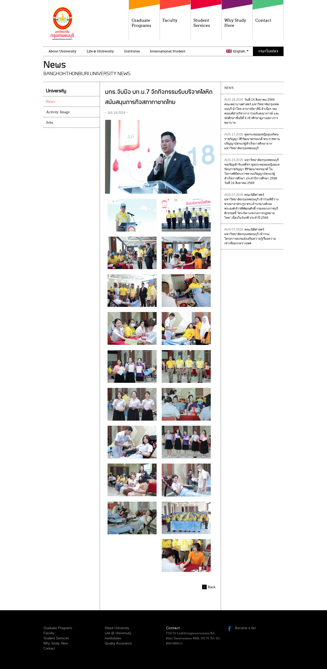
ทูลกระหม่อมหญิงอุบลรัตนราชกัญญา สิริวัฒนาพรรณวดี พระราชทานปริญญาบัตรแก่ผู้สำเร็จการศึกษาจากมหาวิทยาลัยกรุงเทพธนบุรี (252, 141)
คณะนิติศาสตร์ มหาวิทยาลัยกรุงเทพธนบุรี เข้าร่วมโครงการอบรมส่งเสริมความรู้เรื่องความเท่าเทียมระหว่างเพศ (250, 236)
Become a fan (245, 628)
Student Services (201, 23)
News (50, 101)
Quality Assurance (118, 643)
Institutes (132, 51)
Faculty (169, 20)
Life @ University (100, 51)
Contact (263, 20)
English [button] (239, 51)
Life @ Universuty (118, 633)
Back (212, 587)
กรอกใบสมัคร (268, 51)
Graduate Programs (141, 23)
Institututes (113, 638)
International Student (167, 51)
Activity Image (58, 112)
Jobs (49, 122)
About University (62, 51)
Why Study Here (235, 23)
